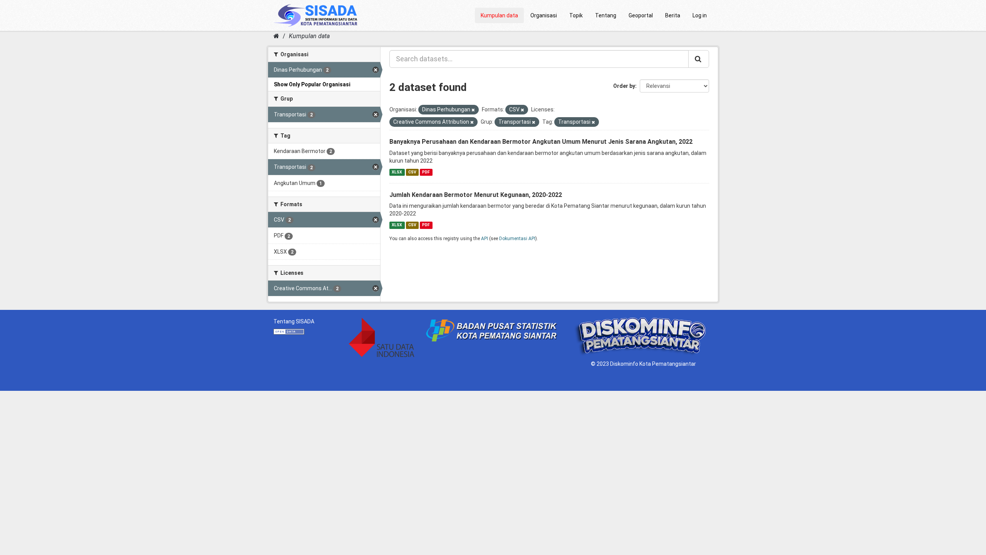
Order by (624, 86)
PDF (426, 172)
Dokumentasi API (517, 238)
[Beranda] (276, 36)
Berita (672, 15)
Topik (576, 15)
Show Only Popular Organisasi (312, 84)
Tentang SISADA (293, 321)
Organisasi (543, 15)
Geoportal (641, 15)
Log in (700, 15)
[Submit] (698, 59)
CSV (412, 172)
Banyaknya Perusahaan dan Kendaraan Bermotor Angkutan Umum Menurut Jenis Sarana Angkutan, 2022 (541, 141)
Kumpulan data (499, 15)
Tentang (605, 15)
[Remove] (473, 110)
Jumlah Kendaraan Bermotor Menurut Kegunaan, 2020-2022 (475, 194)
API (484, 238)
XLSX (397, 172)
